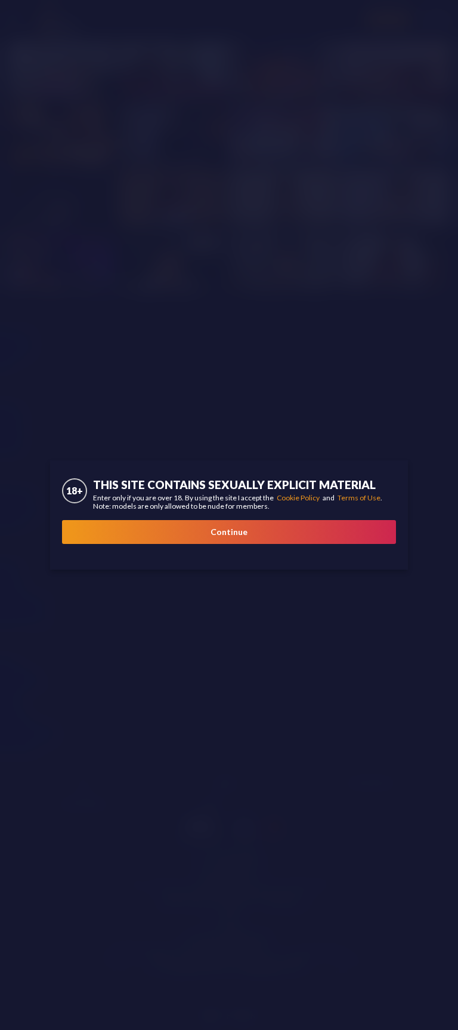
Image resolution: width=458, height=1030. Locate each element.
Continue (229, 532)
